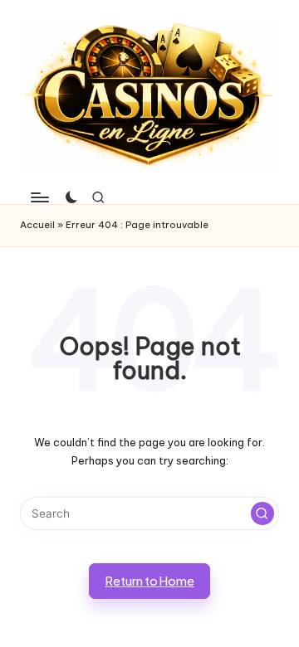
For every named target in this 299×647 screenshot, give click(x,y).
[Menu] (39, 197)
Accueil (37, 225)
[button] (262, 513)
